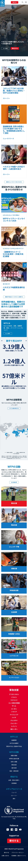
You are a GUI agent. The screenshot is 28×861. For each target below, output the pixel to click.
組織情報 (14, 740)
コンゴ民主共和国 (14, 703)
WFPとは (14, 736)
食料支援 (14, 768)
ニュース (14, 792)
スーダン (14, 709)
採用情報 (14, 783)
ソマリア (14, 712)
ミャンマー (14, 723)
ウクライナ (14, 700)
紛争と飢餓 (14, 762)
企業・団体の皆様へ (14, 780)
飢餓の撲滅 (14, 755)
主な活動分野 (14, 482)
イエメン (14, 697)
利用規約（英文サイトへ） (19, 856)
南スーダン (14, 729)
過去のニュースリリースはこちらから (14, 182)
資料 (14, 798)
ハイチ (14, 717)
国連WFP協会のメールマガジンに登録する (14, 296)
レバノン (14, 726)
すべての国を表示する (14, 408)
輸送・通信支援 (14, 771)
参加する (14, 776)
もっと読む (5, 48)
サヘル (14, 706)
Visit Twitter (8, 829)
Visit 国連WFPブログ (16, 829)
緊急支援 (14, 765)
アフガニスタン (14, 694)
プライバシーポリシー (18, 852)
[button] (26, 429)
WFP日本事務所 (14, 743)
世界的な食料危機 (14, 759)
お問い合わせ (5, 856)
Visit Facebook (12, 829)
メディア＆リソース (14, 789)
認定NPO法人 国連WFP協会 (14, 746)
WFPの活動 (14, 752)
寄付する (14, 2)
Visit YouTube (20, 829)
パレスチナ (14, 720)
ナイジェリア (14, 715)
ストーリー (14, 795)
